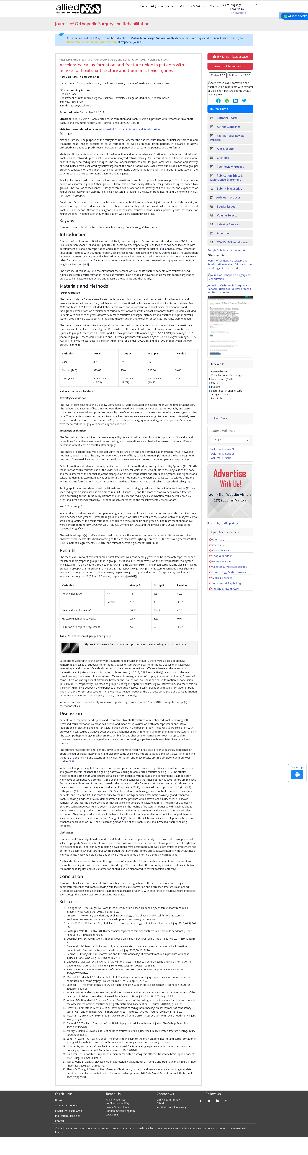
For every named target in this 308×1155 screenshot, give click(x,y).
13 (133, 492)
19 (169, 772)
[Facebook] (201, 1101)
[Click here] (230, 277)
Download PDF (240, 75)
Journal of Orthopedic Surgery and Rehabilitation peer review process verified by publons (229, 289)
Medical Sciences (222, 577)
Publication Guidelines (67, 1115)
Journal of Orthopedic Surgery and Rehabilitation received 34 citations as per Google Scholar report (229, 264)
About (171, 6)
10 (144, 412)
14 (120, 496)
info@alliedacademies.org (171, 1107)
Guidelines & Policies (192, 6)
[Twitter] (209, 1101)
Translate (240, 12)
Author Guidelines (228, 127)
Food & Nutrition (222, 556)
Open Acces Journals (67, 1105)
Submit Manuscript (229, 188)
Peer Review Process (230, 167)
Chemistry (218, 539)
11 (185, 466)
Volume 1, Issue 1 (222, 458)
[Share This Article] (215, 100)
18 (73, 761)
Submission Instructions (69, 1110)
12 (188, 488)
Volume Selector (227, 215)
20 (175, 783)
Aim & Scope (225, 149)
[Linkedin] (217, 1101)
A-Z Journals (157, 6)
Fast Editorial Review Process (227, 138)
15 (190, 731)
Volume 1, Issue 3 (222, 449)
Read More (220, 418)
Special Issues (225, 206)
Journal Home (219, 109)
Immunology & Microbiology (229, 572)
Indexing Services (228, 224)
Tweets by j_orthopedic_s (223, 523)
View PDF (219, 75)
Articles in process (228, 197)
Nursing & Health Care (225, 588)
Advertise (223, 233)
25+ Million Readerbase (232, 57)
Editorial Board (226, 118)
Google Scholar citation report (226, 250)
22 (125, 818)
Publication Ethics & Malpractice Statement (226, 178)
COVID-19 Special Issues (232, 242)
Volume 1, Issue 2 (222, 454)
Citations (222, 158)
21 (82, 810)
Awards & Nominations (230, 66)
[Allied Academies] (78, 8)
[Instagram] (226, 1101)
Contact (214, 6)
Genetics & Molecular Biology (229, 566)
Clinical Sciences (221, 550)
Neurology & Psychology (226, 583)
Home (144, 6)
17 (194, 731)
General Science (221, 561)
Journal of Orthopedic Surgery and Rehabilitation (131, 129)
